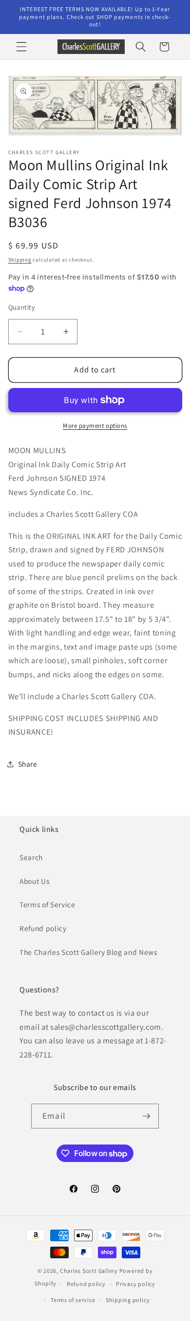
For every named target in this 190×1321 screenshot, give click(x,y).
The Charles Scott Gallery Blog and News (88, 952)
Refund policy (43, 928)
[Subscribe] (146, 1116)
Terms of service (73, 1299)
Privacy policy (135, 1283)
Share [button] (28, 764)
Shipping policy (128, 1299)
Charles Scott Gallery (89, 1270)
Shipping (20, 259)
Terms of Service (47, 904)
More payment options (95, 426)
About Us (34, 881)
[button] (21, 46)
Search (31, 857)
